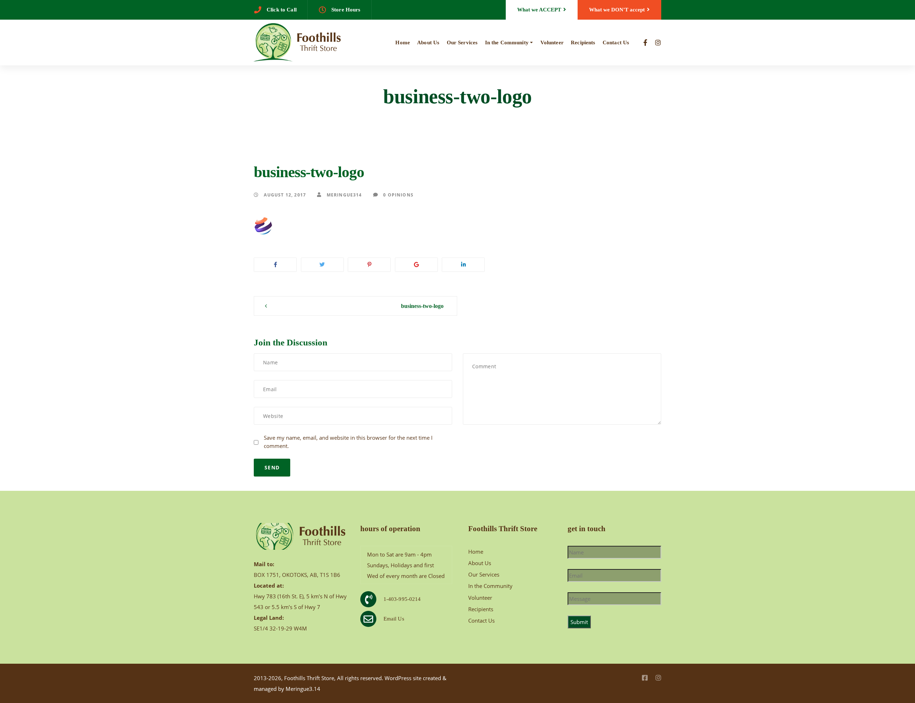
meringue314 (343, 195)
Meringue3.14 (303, 688)
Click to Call (282, 10)
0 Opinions (398, 195)
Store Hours (346, 10)
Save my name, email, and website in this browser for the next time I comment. (348, 441)
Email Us (394, 619)
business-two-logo (422, 306)
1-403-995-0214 (402, 599)
